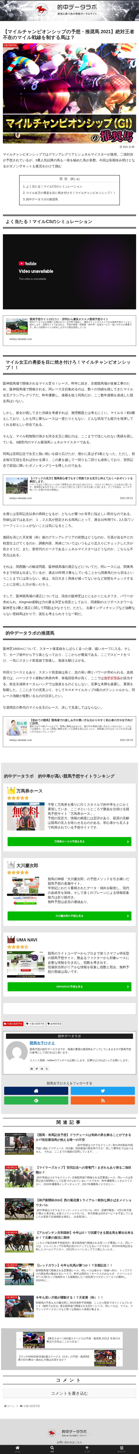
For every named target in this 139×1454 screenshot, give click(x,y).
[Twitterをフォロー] (37, 1068)
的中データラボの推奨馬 (42, 199)
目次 (64, 179)
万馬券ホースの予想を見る (69, 841)
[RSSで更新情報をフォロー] (47, 1068)
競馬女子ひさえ (42, 1043)
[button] (128, 750)
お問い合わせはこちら (69, 1442)
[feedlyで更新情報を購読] (42, 1068)
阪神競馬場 (55, 1023)
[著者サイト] (32, 1068)
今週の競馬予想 (14, 1023)
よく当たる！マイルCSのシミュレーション (54, 186)
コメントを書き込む (69, 1393)
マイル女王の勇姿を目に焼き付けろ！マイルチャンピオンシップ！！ (71, 192)
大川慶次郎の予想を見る (69, 915)
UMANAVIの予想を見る (69, 986)
